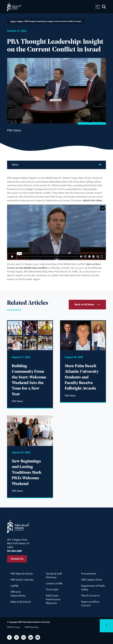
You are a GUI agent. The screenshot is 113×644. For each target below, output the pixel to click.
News (20, 21)
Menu (15, 164)
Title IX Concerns (90, 595)
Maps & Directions (21, 601)
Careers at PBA (54, 583)
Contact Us (17, 558)
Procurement (88, 573)
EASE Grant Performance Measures (53, 599)
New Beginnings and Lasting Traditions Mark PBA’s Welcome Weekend (26, 472)
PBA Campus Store (91, 579)
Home (13, 21)
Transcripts (52, 589)
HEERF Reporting (31, 627)
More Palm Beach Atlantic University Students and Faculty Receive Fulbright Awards (82, 377)
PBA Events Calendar (22, 579)
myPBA (14, 585)
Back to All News (84, 304)
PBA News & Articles (22, 573)
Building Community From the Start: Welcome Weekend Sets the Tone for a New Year (29, 380)
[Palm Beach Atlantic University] (18, 526)
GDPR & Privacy (13, 627)
